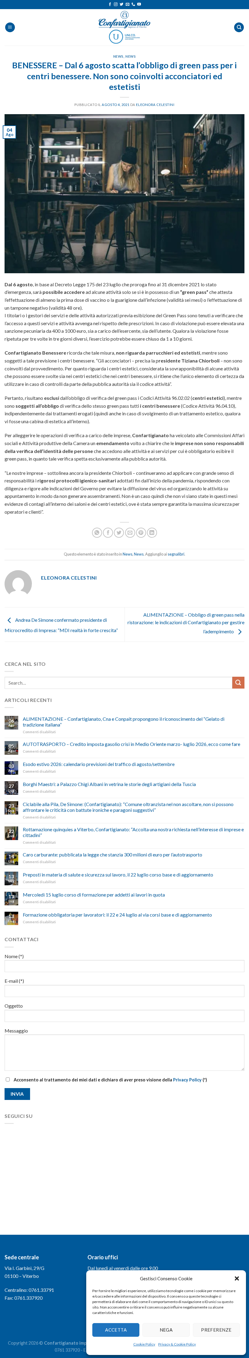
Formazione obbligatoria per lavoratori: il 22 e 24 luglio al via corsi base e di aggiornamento (117, 914)
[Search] (239, 27)
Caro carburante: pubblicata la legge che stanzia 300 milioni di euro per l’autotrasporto (112, 854)
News (118, 56)
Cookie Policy (144, 1344)
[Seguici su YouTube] (139, 4)
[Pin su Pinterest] (141, 533)
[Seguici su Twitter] (121, 4)
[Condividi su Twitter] (119, 533)
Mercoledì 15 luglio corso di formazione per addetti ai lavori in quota (94, 894)
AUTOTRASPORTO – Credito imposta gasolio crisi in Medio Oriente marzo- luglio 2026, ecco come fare (131, 744)
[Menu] (10, 27)
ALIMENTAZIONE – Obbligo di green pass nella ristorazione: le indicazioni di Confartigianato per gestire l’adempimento (186, 623)
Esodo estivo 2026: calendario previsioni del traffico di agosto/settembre (99, 764)
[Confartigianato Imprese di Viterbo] (124, 27)
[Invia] (238, 683)
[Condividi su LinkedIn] (152, 533)
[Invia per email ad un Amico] (130, 533)
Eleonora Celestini (155, 105)
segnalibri (176, 554)
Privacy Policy (187, 1079)
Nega (166, 1329)
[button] (237, 1278)
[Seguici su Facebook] (110, 4)
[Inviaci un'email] (127, 4)
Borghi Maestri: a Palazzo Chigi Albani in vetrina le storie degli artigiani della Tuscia (109, 784)
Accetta (116, 1329)
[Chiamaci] (133, 4)
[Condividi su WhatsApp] (97, 533)
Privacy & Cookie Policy (177, 1344)
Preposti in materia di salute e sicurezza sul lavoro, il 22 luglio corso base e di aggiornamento (118, 874)
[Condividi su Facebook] (108, 533)
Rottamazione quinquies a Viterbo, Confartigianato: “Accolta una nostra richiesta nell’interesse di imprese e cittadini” (133, 832)
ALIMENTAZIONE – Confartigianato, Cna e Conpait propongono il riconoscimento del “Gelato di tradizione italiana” (123, 721)
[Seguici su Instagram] (116, 4)
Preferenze (216, 1329)
